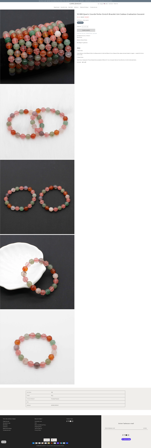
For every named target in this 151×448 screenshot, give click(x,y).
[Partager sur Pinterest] (85, 62)
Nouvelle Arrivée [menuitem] (64, 7)
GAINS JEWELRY (75, 3)
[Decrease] (83, 27)
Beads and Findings (7, 428)
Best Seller (5, 424)
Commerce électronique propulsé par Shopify (55, 445)
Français (101, 3)
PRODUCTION (89, 33)
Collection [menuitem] (76, 7)
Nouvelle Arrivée (6, 423)
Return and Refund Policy (40, 424)
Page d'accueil (6, 421)
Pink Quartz (80, 22)
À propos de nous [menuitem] (93, 7)
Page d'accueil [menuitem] (56, 7)
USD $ (106, 3)
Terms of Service (38, 428)
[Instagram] (72, 421)
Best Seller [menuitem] (70, 7)
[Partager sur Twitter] (84, 62)
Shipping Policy (38, 426)
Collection (5, 426)
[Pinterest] (68, 421)
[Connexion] (98, 3)
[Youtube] (70, 421)
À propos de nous (7, 430)
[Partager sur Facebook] (82, 62)
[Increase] (87, 27)
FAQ (36, 423)
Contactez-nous (38, 421)
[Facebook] (122, 435)
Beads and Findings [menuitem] (84, 7)
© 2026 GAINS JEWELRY (41, 445)
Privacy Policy (38, 430)
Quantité (79, 26)
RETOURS (95, 33)
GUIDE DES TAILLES (81, 33)
